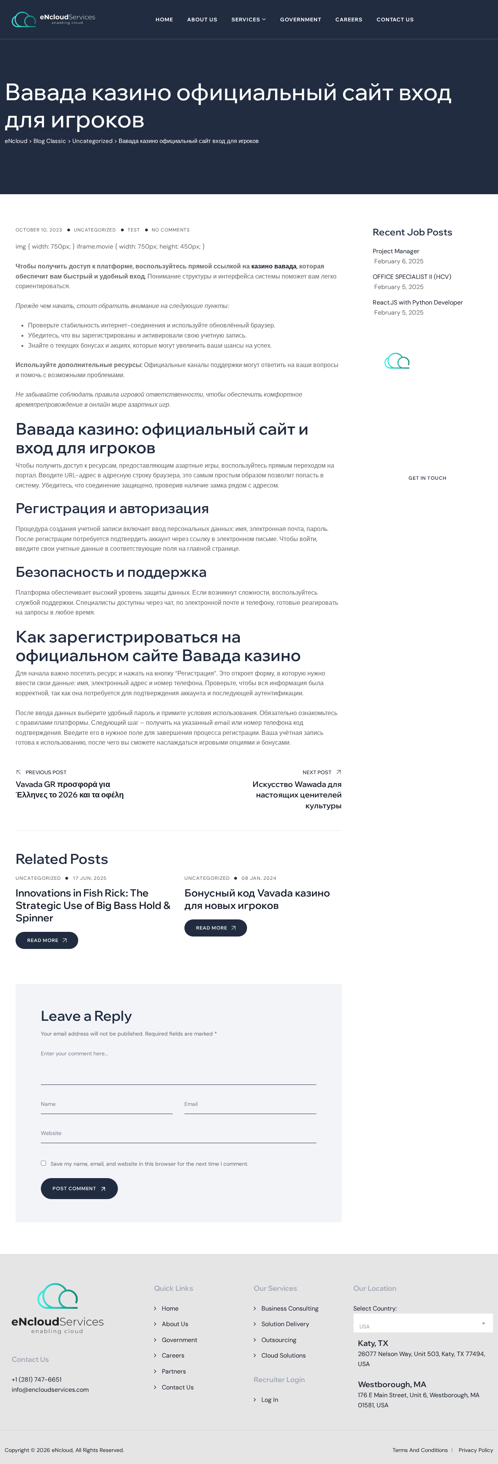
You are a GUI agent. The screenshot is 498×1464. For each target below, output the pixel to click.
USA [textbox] (364, 1326)
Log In (269, 1400)
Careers (349, 19)
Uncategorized (95, 230)
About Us (202, 19)
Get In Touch (428, 478)
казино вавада (273, 266)
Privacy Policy (476, 1450)
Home (164, 19)
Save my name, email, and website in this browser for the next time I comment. (149, 1163)
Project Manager (396, 251)
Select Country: (375, 1308)
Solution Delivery (285, 1324)
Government (300, 19)
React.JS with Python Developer (418, 302)
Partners (174, 1371)
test (134, 230)
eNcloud (62, 1450)
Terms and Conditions (420, 1450)
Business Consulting (290, 1308)
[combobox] (423, 1323)
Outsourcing (278, 1340)
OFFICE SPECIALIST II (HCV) (412, 277)
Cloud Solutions (283, 1355)
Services (245, 19)
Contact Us (395, 19)
